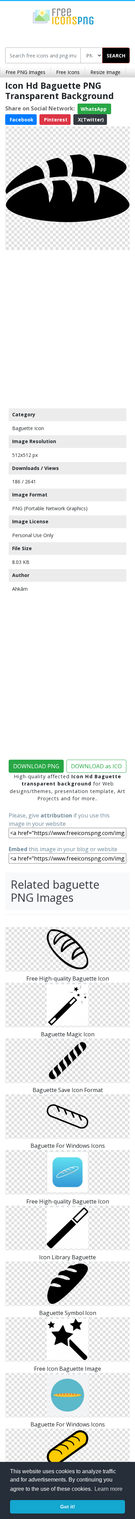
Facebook (21, 119)
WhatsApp (94, 109)
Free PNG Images (25, 72)
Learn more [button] (108, 1489)
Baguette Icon (28, 428)
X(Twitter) (90, 119)
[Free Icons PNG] (63, 16)
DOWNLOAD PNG (36, 766)
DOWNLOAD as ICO (96, 766)
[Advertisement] (67, 327)
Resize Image (105, 72)
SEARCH (116, 55)
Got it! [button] (67, 1506)
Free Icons (68, 72)
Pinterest (55, 119)
